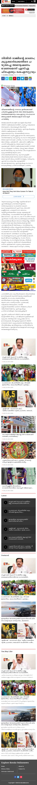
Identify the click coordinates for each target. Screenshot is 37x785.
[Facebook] (15, 777)
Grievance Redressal (7, 771)
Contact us (21, 769)
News (13, 1)
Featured (5, 556)
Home (4, 16)
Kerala (11, 16)
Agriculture (21, 1)
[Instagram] (21, 777)
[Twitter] (18, 777)
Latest (3, 496)
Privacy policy (5, 769)
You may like (6, 652)
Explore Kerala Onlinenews (15, 763)
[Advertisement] (18, 37)
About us (21, 766)
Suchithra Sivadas (8, 75)
